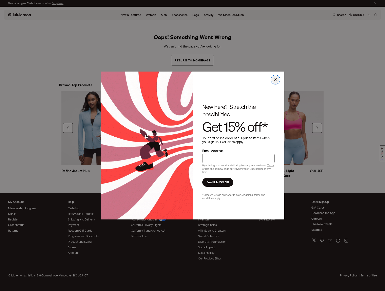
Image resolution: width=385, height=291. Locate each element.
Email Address (213, 151)
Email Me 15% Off (218, 182)
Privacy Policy (241, 168)
